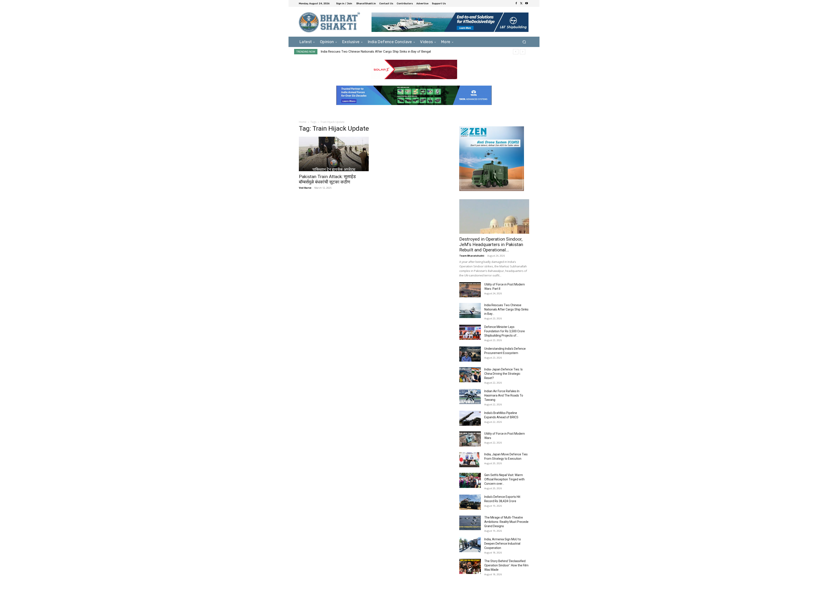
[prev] (515, 51)
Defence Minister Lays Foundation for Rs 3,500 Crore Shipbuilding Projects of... (504, 331)
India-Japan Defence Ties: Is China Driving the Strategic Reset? (503, 374)
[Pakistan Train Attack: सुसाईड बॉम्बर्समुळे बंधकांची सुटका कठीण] (334, 154)
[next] (522, 51)
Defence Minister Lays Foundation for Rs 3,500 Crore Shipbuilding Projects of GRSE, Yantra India (389, 51)
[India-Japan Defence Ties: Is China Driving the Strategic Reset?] (470, 374)
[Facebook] (516, 3)
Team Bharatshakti (471, 255)
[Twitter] (521, 3)
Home (302, 122)
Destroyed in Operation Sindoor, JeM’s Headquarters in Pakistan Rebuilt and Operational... (491, 244)
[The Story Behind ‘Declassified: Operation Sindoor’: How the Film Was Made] (470, 566)
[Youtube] (526, 3)
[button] (524, 42)
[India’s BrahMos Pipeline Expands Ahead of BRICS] (470, 418)
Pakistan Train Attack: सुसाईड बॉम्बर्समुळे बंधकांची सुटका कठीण (327, 179)
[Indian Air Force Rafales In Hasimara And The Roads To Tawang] (470, 396)
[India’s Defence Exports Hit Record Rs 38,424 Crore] (470, 502)
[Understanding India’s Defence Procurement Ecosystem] (470, 354)
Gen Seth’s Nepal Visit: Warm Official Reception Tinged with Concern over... (504, 479)
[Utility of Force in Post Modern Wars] (470, 439)
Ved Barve (305, 187)
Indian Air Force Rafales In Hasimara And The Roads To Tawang (503, 395)
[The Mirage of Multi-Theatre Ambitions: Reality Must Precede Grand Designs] (470, 522)
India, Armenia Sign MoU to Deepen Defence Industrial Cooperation (502, 544)
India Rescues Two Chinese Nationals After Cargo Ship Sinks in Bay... (506, 309)
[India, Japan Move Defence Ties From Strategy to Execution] (469, 459)
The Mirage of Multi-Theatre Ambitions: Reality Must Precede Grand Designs (506, 522)
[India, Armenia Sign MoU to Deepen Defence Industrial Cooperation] (470, 544)
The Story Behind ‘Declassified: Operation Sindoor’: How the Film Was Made (506, 565)
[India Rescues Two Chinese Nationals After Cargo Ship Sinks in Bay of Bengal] (470, 310)
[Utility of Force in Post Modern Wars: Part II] (470, 289)
